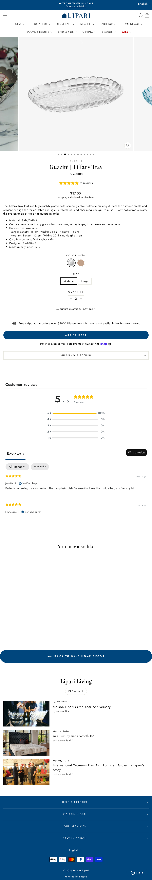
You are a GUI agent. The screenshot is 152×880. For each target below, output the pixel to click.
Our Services (75, 826)
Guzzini (76, 161)
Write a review (136, 452)
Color (76, 255)
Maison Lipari (75, 814)
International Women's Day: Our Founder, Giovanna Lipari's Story (98, 767)
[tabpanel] (76, 491)
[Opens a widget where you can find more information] (137, 873)
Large (84, 281)
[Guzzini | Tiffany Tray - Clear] (29, 626)
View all (76, 691)
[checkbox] (40, 466)
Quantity (76, 291)
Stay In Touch (75, 838)
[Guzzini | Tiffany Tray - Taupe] (33, 626)
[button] (76, 413)
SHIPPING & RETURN (76, 355)
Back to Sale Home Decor (78, 656)
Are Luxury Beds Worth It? (73, 736)
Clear (71, 263)
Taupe (81, 263)
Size (76, 274)
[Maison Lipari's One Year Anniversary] (26, 714)
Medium (69, 281)
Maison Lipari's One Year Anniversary (82, 706)
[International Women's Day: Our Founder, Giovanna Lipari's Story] (26, 772)
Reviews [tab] (15, 454)
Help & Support (75, 802)
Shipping (62, 197)
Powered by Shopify (76, 876)
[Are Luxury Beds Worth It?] (26, 743)
